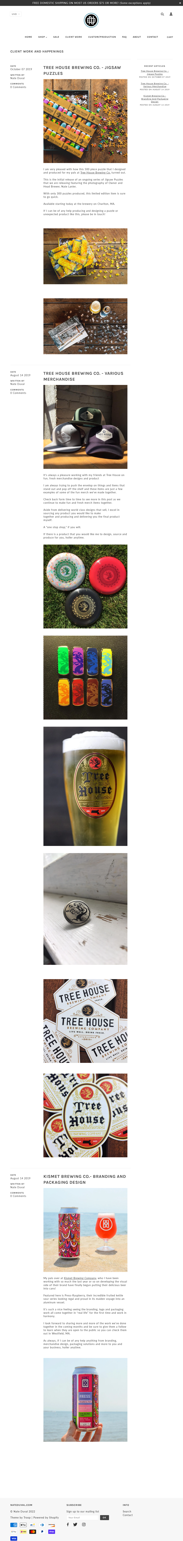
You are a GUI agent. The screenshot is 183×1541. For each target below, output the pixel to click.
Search (127, 1511)
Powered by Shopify (46, 1517)
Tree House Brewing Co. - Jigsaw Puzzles (155, 72)
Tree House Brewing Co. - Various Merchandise (155, 85)
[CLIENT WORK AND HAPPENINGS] (85, 121)
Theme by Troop (20, 1517)
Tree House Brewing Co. (95, 172)
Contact (128, 1515)
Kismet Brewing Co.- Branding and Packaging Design (154, 98)
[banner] (91, 20)
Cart (170, 37)
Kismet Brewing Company (80, 1278)
